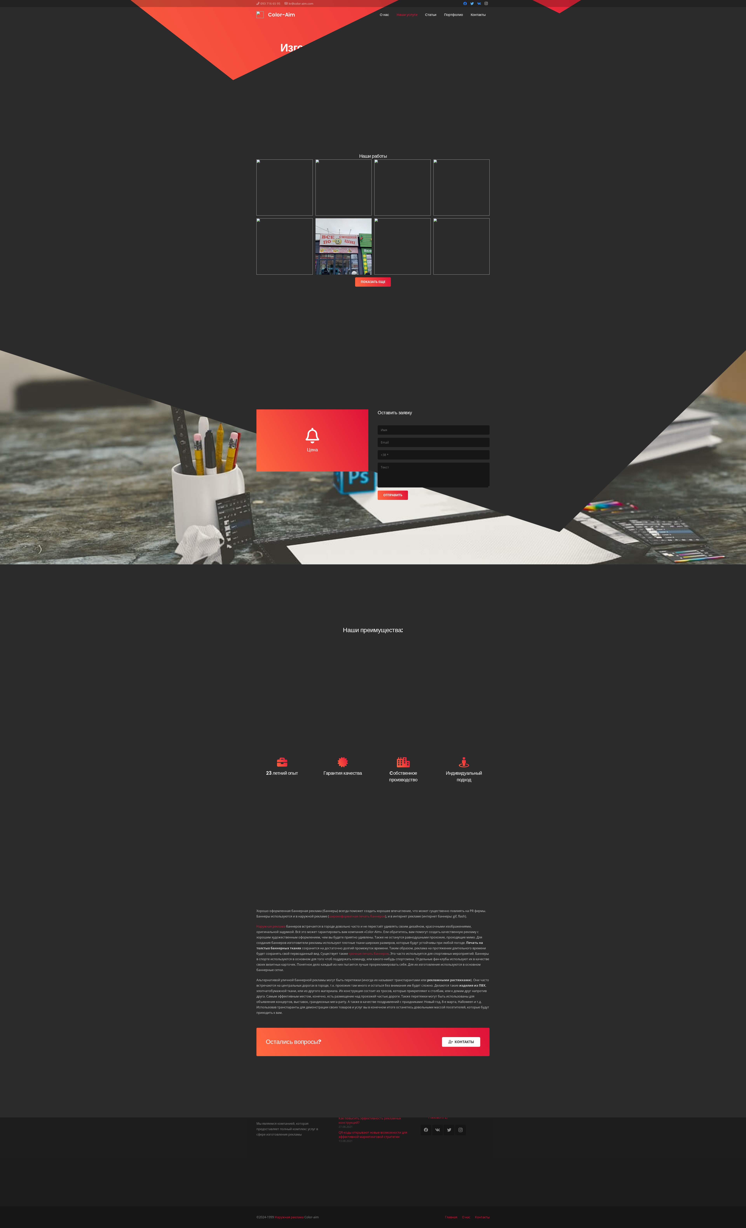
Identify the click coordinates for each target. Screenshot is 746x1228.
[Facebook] (465, 3)
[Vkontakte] (479, 3)
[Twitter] (472, 3)
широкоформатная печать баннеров (357, 916)
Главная (451, 1217)
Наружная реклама (270, 926)
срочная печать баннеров (369, 953)
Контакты (482, 1217)
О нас (466, 1217)
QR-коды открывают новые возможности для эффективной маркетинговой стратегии (373, 1134)
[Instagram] (486, 3)
